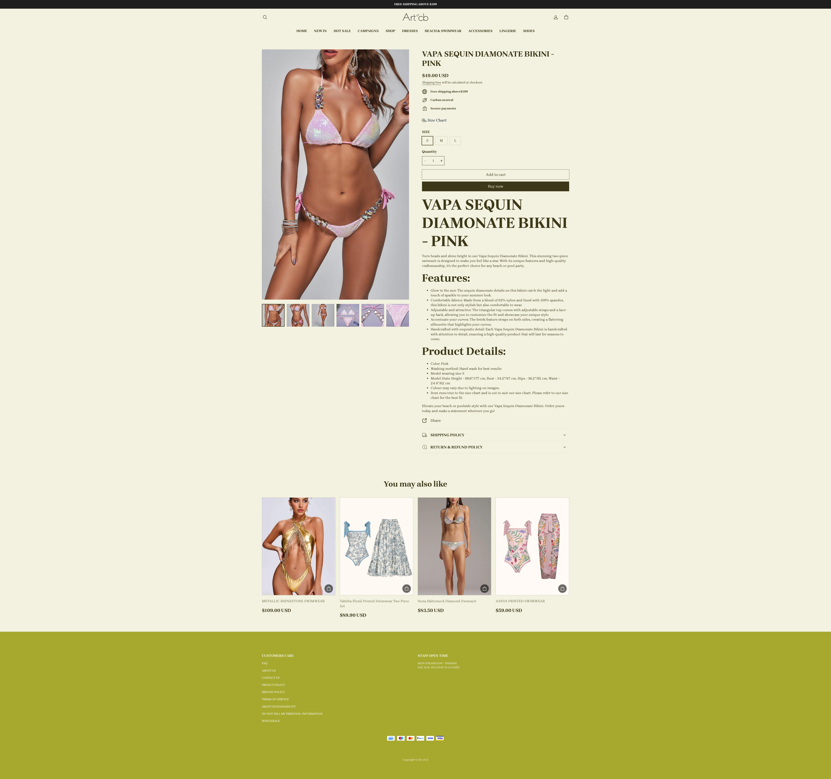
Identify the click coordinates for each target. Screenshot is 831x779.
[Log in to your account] (556, 17)
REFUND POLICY (273, 692)
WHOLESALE (271, 720)
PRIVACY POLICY (273, 684)
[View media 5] (372, 315)
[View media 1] (273, 315)
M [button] (441, 140)
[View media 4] (348, 315)
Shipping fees (431, 82)
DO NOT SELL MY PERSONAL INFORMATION (292, 713)
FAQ (264, 663)
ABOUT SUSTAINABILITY (279, 706)
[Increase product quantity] (441, 160)
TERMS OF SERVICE (275, 699)
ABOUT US (269, 670)
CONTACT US (271, 677)
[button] (265, 17)
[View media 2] (298, 315)
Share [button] (435, 420)
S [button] (427, 140)
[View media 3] (323, 315)
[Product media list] (335, 174)
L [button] (455, 140)
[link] (368, 31)
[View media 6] (397, 315)
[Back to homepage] (415, 17)
